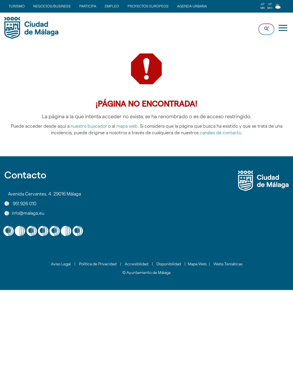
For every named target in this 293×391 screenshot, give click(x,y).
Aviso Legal (61, 264)
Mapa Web (197, 264)
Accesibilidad (136, 264)
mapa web (127, 126)
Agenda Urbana (192, 6)
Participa (87, 6)
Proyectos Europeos (148, 6)
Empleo (112, 6)
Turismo (17, 6)
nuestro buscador (89, 126)
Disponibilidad (169, 264)
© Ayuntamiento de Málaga (146, 272)
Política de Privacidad (97, 264)
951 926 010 (24, 203)
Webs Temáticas (227, 264)
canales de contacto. (221, 132)
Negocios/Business (52, 6)
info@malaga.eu (28, 213)
